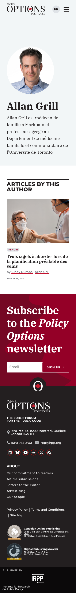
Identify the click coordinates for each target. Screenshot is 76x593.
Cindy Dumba (22, 272)
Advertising (16, 491)
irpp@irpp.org (50, 443)
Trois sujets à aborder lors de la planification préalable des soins (37, 261)
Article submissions (22, 479)
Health (13, 249)
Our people (16, 497)
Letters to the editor (23, 485)
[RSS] (49, 452)
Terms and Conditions (48, 509)
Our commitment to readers (30, 473)
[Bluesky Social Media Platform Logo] (18, 452)
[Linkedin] (10, 452)
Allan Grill (42, 272)
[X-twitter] (41, 452)
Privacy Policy (17, 509)
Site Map (16, 515)
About (13, 466)
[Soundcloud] (34, 452)
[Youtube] (25, 452)
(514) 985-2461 (21, 443)
